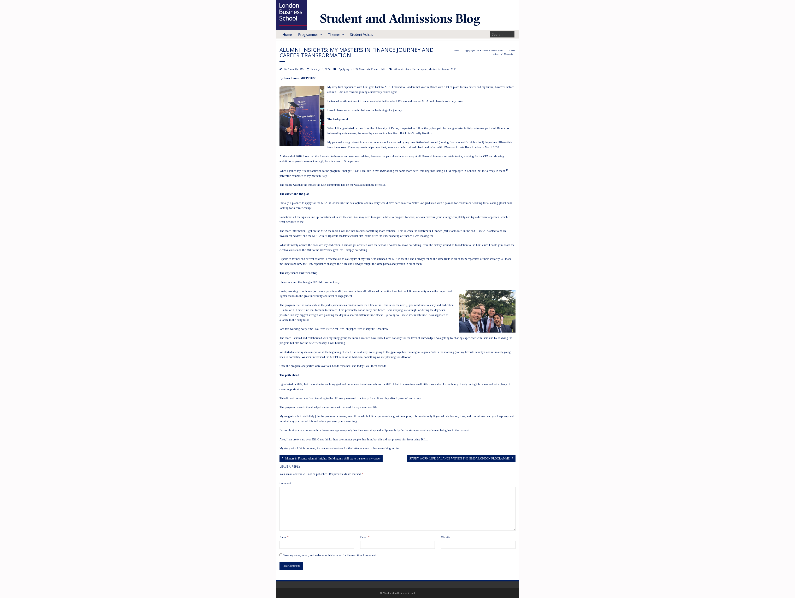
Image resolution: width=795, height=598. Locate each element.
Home (287, 34)
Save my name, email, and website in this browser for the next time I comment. (330, 555)
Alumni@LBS (296, 69)
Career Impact (419, 69)
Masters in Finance (489, 50)
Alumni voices (402, 69)
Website (445, 537)
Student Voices (361, 34)
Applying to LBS (472, 50)
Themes (334, 34)
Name (284, 537)
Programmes (308, 34)
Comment (285, 483)
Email (365, 537)
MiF (501, 50)
